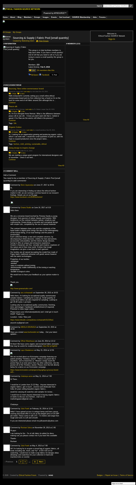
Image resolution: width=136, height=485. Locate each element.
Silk (15, 123)
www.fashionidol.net (31, 332)
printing (28, 144)
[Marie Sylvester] (70, 94)
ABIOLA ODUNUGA (28, 327)
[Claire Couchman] (84, 108)
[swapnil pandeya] (84, 73)
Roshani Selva (26, 428)
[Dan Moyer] (77, 115)
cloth (22, 144)
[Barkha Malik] (70, 52)
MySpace (34, 75)
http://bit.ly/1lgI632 (50, 346)
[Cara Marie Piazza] (84, 115)
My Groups (17, 32)
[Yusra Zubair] (84, 80)
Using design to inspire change (22, 148)
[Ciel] (77, 66)
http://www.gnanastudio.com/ (21, 289)
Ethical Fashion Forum (27, 475)
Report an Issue (111, 475)
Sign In (99, 6)
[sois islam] (70, 73)
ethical (43, 144)
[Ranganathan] (77, 87)
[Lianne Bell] (84, 101)
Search (131, 6)
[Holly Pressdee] (77, 52)
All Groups (7, 32)
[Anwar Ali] (77, 80)
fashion (16, 144)
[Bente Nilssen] (84, 52)
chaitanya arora (27, 376)
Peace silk (13, 106)
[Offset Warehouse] (70, 87)
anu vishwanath (27, 293)
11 (35, 462)
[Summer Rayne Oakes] (84, 66)
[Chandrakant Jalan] (84, 87)
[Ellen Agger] (70, 66)
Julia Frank (25, 409)
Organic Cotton (15, 127)
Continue (12, 103)
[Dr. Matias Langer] (77, 73)
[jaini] (70, 80)
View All (61, 166)
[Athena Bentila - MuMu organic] (84, 94)
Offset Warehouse (28, 341)
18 (14, 132)
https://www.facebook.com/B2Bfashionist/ (26, 197)
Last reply (27, 91)
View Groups (44, 41)
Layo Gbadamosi (27, 350)
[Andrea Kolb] (70, 108)
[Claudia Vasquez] (70, 59)
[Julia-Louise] (77, 108)
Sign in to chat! (117, 483)
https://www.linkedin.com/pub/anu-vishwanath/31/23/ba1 (31, 320)
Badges (100, 475)
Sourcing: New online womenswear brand (26, 89)
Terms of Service (126, 475)
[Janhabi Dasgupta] (77, 59)
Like (33, 70)
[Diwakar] (70, 115)
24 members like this (45, 70)
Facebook (45, 75)
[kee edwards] (70, 101)
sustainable (36, 144)
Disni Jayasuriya (27, 185)
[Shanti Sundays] (77, 94)
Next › (41, 462)
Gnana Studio (26, 208)
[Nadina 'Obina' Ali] (77, 101)
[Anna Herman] (84, 59)
